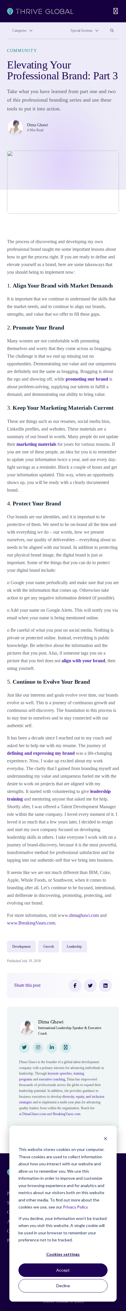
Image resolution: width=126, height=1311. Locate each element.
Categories (19, 30)
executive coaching (52, 1079)
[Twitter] (90, 985)
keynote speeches (60, 1073)
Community (22, 50)
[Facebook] (75, 985)
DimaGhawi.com (34, 1114)
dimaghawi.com (84, 915)
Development (21, 946)
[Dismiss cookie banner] (105, 1138)
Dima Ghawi (37, 124)
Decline (63, 1285)
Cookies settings (63, 1254)
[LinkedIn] (105, 985)
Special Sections (82, 30)
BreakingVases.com (66, 1114)
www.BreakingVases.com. (31, 922)
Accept (63, 1270)
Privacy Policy (75, 1206)
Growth (48, 946)
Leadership (74, 946)
